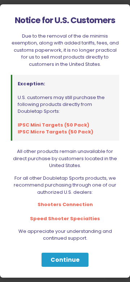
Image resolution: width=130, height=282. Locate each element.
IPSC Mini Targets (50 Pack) (53, 124)
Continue (65, 260)
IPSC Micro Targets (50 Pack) (55, 131)
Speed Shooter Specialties (65, 218)
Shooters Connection (65, 204)
